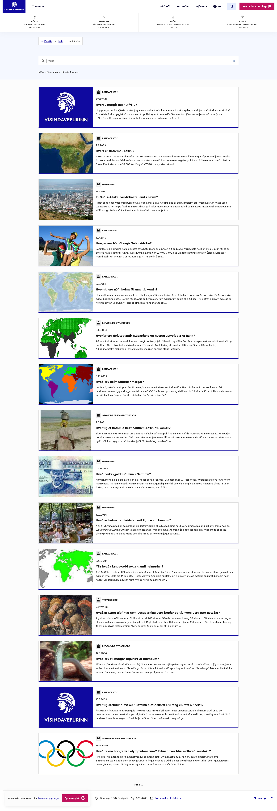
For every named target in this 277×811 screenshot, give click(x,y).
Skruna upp (260, 798)
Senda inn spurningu (255, 6)
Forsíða (48, 41)
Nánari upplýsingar (48, 798)
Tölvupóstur (168, 798)
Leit (61, 41)
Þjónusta (201, 6)
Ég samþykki (73, 798)
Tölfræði (165, 6)
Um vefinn (183, 6)
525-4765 (141, 798)
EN (219, 6)
